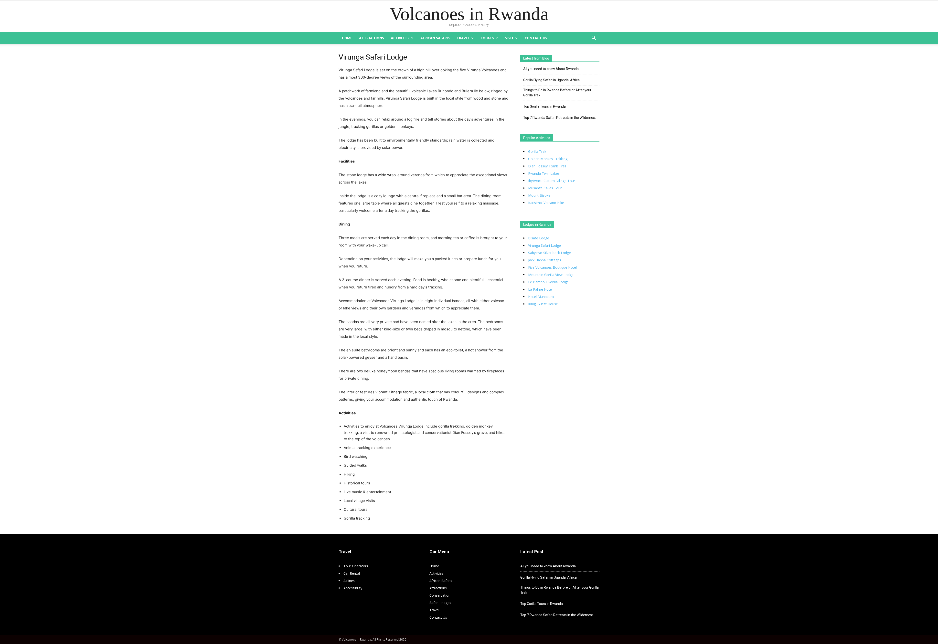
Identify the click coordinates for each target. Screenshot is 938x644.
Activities (400, 38)
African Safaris (435, 38)
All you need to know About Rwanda (551, 69)
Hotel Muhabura (541, 296)
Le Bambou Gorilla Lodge (548, 282)
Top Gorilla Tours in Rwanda (544, 106)
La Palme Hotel (540, 289)
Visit (509, 38)
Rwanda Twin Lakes (544, 173)
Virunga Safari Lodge (544, 245)
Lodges (487, 38)
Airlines (349, 580)
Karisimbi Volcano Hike (546, 202)
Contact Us (536, 38)
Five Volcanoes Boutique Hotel (552, 267)
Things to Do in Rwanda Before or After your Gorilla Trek (557, 92)
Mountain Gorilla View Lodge (551, 274)
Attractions (371, 38)
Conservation (439, 595)
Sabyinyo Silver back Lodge (549, 252)
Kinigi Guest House (543, 304)
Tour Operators (355, 566)
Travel (463, 38)
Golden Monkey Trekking (547, 158)
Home (347, 38)
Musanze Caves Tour (545, 188)
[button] (593, 38)
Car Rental (351, 573)
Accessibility (352, 588)
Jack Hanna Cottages (544, 260)
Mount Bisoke (539, 195)
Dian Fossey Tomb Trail (547, 166)
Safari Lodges (440, 602)
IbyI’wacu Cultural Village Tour (551, 180)
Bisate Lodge (538, 238)
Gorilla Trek (537, 151)
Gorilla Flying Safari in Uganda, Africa (551, 80)
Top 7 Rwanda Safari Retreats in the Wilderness (560, 118)
